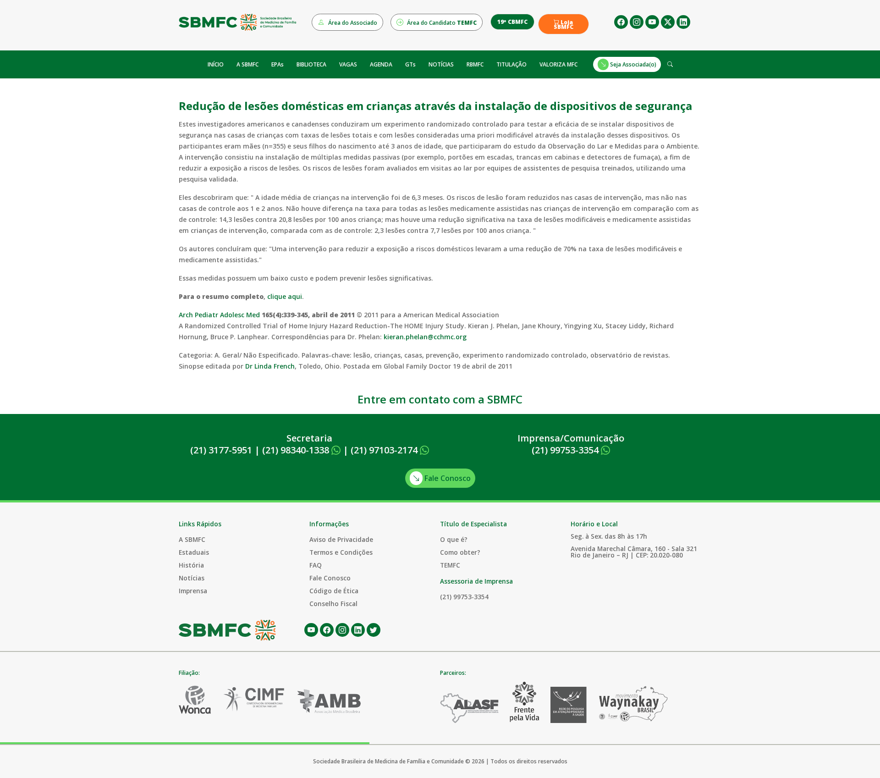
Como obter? (460, 552)
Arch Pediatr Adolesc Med (219, 314)
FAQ (315, 565)
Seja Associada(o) (632, 64)
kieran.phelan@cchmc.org (425, 336)
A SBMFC (247, 64)
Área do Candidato (441, 23)
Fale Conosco (447, 478)
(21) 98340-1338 (296, 450)
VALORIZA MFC (558, 64)
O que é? (454, 539)
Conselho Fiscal (333, 603)
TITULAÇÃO (511, 64)
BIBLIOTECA (311, 64)
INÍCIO (216, 64)
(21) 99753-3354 (566, 450)
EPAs (277, 64)
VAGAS (348, 64)
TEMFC (450, 565)
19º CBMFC (512, 22)
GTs (410, 64)
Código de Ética (333, 590)
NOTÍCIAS (441, 64)
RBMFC (475, 64)
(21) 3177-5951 (221, 450)
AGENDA (381, 64)
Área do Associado (352, 23)
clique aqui (284, 296)
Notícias (191, 578)
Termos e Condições (341, 552)
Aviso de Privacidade (341, 539)
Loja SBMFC (563, 24)
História (191, 565)
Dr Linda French (270, 366)
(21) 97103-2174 (385, 450)
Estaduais (194, 552)
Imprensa (193, 590)
